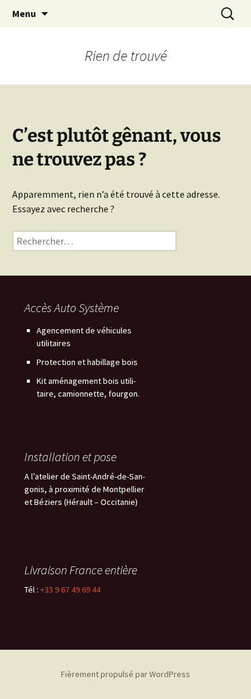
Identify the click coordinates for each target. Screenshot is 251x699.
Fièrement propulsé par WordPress (125, 674)
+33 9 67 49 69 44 (70, 589)
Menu (24, 13)
